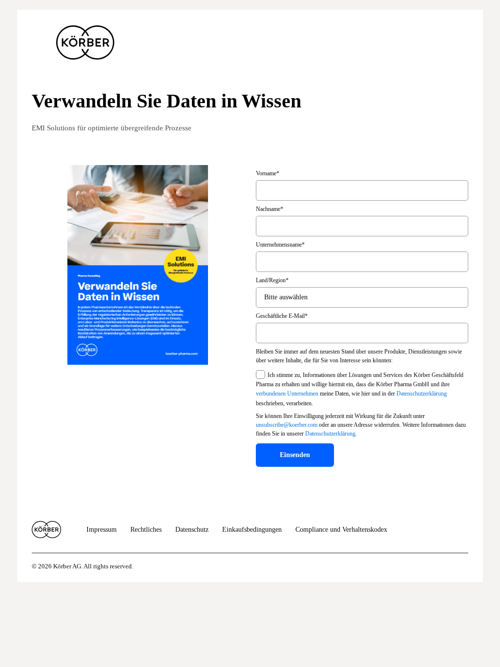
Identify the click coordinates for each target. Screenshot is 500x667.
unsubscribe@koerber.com (286, 424)
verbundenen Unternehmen (287, 394)
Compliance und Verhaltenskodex (341, 529)
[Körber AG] (46, 530)
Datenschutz (191, 529)
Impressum (101, 529)
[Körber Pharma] (85, 42)
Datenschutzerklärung (421, 394)
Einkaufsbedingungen (252, 529)
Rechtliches (146, 529)
